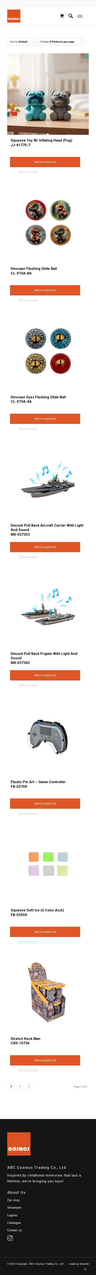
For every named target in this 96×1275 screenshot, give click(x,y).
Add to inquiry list (45, 162)
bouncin (84, 1263)
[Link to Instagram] (85, 1269)
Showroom (14, 1207)
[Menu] (79, 16)
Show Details (29, 172)
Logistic (12, 1215)
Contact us (14, 1230)
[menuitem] (71, 16)
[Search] (71, 16)
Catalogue (14, 1222)
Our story (13, 1200)
